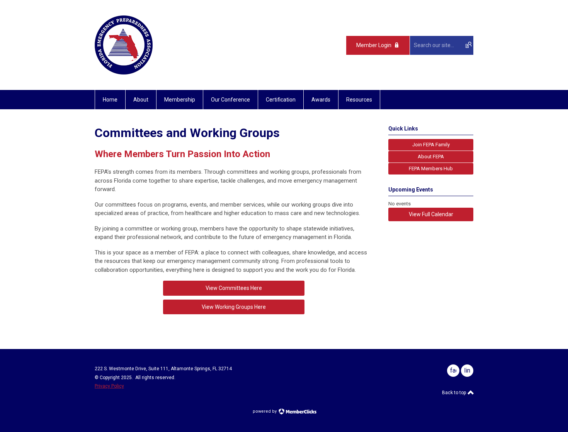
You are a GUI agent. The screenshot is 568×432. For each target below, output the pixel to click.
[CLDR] (124, 72)
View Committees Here (234, 288)
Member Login (373, 45)
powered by (265, 411)
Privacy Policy (109, 386)
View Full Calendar (431, 214)
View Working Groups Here (234, 307)
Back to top (454, 392)
